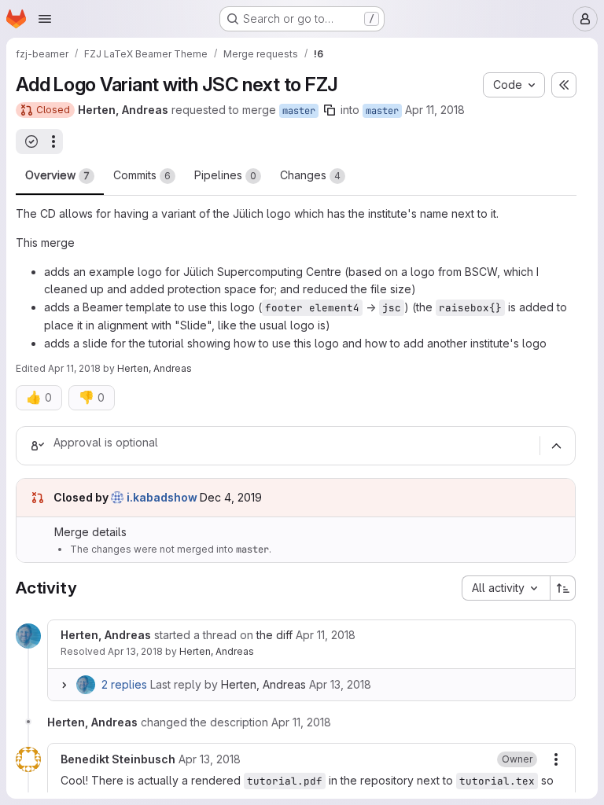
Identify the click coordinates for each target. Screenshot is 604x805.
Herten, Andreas (216, 651)
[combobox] (506, 588)
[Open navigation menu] (44, 18)
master (298, 111)
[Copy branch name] (329, 110)
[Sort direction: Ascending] (563, 588)
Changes (310, 175)
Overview (57, 175)
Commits (142, 175)
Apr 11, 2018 (435, 109)
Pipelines (225, 175)
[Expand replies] (63, 684)
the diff (274, 634)
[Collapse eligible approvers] (556, 445)
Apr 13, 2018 (135, 651)
